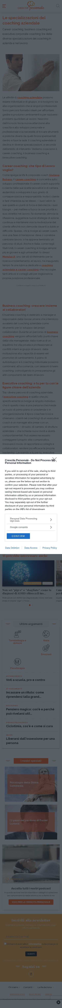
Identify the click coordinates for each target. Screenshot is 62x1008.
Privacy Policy (49, 547)
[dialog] (31, 504)
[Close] (55, 460)
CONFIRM (18, 536)
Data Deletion (12, 547)
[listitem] (31, 519)
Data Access (30, 547)
